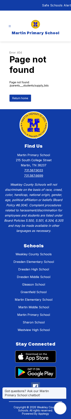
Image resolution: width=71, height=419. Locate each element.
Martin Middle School (33, 307)
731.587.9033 (33, 170)
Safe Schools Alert (56, 5)
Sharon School (34, 322)
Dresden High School (33, 269)
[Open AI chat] (60, 408)
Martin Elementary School (33, 299)
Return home (20, 98)
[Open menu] (10, 26)
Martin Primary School (33, 315)
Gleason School (33, 284)
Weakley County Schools (34, 254)
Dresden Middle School (33, 277)
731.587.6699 (33, 176)
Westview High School (34, 330)
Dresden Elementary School (33, 262)
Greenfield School (34, 292)
